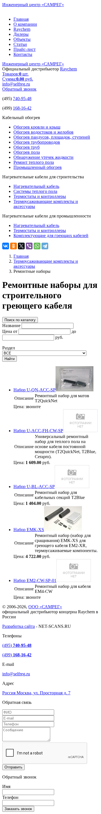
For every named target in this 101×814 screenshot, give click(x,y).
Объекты (22, 39)
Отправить (13, 767)
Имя (6, 786)
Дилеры (21, 34)
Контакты (22, 54)
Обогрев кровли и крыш (36, 127)
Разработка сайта (18, 626)
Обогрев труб (26, 147)
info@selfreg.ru (16, 84)
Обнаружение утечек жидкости (43, 157)
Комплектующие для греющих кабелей (50, 235)
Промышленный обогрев (37, 167)
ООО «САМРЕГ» (45, 606)
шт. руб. (17, 76)
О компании (25, 24)
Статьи (20, 44)
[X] (21, 246)
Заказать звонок (18, 809)
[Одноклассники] (13, 246)
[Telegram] (45, 246)
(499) (16, 654)
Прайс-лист (24, 49)
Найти (9, 359)
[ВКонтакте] (5, 246)
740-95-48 (22, 98)
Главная (21, 19)
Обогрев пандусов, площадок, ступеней (51, 137)
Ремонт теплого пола (33, 162)
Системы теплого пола (35, 191)
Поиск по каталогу (20, 320)
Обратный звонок (19, 89)
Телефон (10, 797)
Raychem (21, 29)
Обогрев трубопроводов (36, 142)
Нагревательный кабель (36, 186)
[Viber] (29, 246)
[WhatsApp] (37, 246)
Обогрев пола (26, 152)
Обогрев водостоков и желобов (43, 132)
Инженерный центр (33, 4)
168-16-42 (22, 108)
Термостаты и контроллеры (39, 196)
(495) (16, 645)
